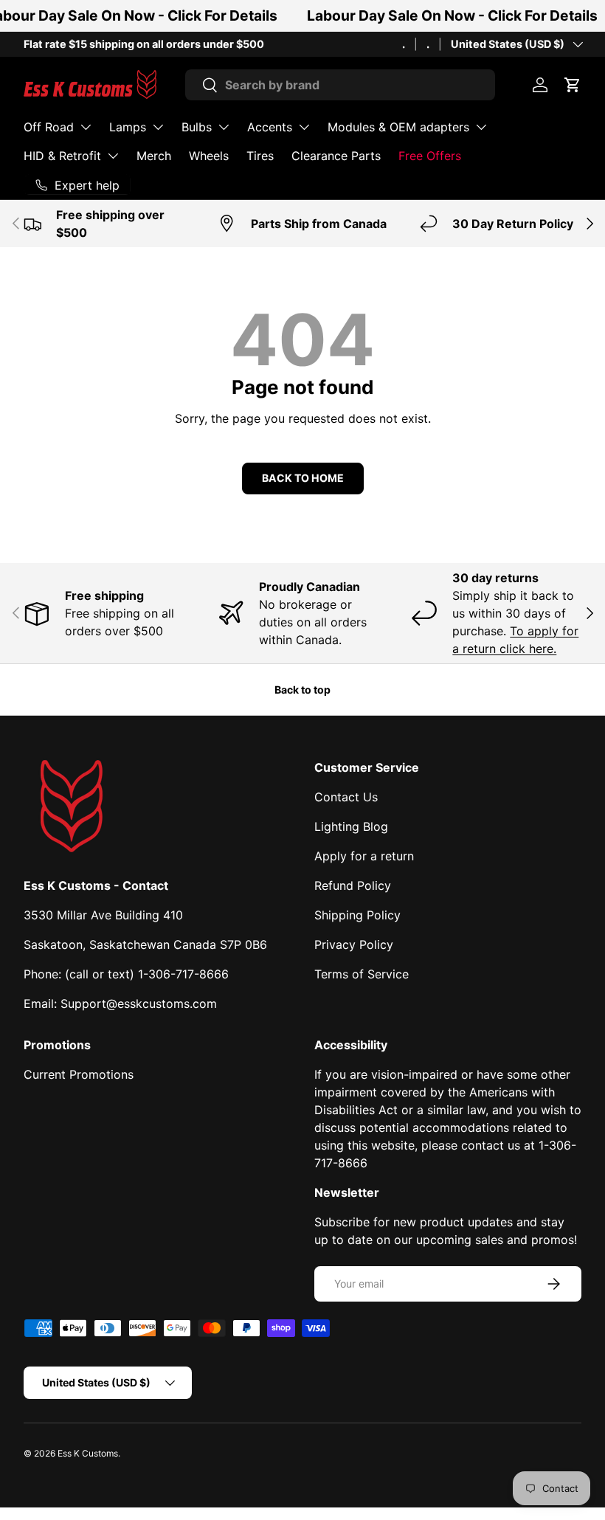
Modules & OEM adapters (398, 127)
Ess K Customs (88, 1453)
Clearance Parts (336, 155)
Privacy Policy (353, 944)
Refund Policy (352, 885)
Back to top (302, 689)
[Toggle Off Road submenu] (85, 127)
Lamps (127, 127)
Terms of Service (361, 974)
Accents (269, 127)
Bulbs (197, 127)
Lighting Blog (351, 826)
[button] (572, 85)
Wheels (209, 155)
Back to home (303, 477)
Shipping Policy (357, 915)
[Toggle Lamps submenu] (158, 127)
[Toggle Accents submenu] (304, 127)
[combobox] (340, 84)
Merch (153, 155)
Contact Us (346, 797)
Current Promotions (79, 1074)
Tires (260, 155)
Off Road (49, 127)
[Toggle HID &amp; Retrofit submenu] (113, 156)
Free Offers (429, 155)
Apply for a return (364, 856)
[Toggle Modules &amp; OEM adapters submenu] (481, 127)
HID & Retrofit (62, 155)
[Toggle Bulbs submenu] (223, 127)
